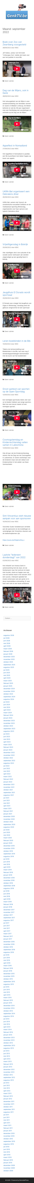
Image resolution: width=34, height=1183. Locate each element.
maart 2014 (7, 1029)
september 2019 (9, 854)
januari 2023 (7, 750)
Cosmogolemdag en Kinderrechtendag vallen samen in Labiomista (15, 442)
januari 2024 (7, 718)
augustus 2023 (8, 731)
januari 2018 (7, 907)
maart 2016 (7, 965)
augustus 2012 (8, 1080)
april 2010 (6, 1155)
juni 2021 (6, 800)
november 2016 (8, 944)
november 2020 (9, 819)
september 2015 (9, 981)
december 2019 (9, 846)
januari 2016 (7, 971)
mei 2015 (6, 992)
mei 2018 (6, 896)
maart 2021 (7, 808)
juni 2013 (6, 1053)
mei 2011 (6, 1120)
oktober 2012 (8, 1075)
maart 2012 (7, 1093)
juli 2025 (6, 670)
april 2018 (6, 899)
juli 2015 (6, 987)
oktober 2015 (8, 979)
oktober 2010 (8, 1139)
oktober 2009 (8, 1171)
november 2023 (9, 723)
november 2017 (8, 912)
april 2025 (6, 678)
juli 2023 (6, 734)
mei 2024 (6, 707)
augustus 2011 (8, 1112)
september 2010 (9, 1141)
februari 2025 (8, 683)
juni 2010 (6, 1149)
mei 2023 (6, 739)
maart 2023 (7, 744)
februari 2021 (8, 811)
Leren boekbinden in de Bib (16, 341)
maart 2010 (7, 1157)
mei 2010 (6, 1152)
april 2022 (6, 774)
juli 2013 (6, 1051)
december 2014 (9, 1005)
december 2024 (9, 688)
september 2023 (9, 728)
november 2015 (8, 976)
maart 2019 (7, 870)
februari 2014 (8, 1032)
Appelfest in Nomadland (15, 145)
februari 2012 (8, 1096)
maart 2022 (7, 776)
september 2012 (9, 1077)
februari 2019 (8, 872)
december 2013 (9, 1037)
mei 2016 (6, 960)
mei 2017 (6, 928)
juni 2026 (6, 641)
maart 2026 (7, 649)
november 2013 (8, 1040)
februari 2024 (8, 715)
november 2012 (8, 1072)
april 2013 (6, 1059)
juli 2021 (6, 798)
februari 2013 (8, 1064)
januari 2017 (7, 939)
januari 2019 (7, 875)
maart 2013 (7, 1061)
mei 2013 (6, 1056)
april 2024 (7, 710)
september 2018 (9, 886)
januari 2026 (7, 654)
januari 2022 (7, 782)
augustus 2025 (8, 667)
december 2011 (8, 1101)
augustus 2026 (8, 635)
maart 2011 (7, 1125)
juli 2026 (6, 638)
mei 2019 (6, 864)
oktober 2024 (8, 694)
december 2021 (8, 784)
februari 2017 (8, 936)
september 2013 (9, 1045)
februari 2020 (8, 840)
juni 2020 (6, 832)
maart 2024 (7, 712)
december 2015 (8, 973)
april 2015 (6, 995)
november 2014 (8, 1008)
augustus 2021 (8, 795)
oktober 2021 (8, 790)
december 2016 (9, 942)
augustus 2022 (8, 763)
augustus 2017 (8, 920)
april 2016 (6, 963)
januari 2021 (7, 814)
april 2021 (6, 806)
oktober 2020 (8, 822)
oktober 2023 (8, 726)
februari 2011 (8, 1128)
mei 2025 (6, 675)
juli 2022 (6, 766)
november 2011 (8, 1104)
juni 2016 (6, 958)
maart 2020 (7, 838)
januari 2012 (7, 1099)
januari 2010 (7, 1163)
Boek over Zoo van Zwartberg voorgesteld (14, 43)
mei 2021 (6, 803)
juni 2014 (6, 1021)
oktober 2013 (8, 1043)
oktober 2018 (8, 883)
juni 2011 (6, 1117)
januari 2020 (7, 843)
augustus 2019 (8, 856)
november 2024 (9, 691)
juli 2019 (6, 859)
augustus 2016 (8, 952)
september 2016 (9, 949)
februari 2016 (8, 968)
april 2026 (7, 646)
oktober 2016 (8, 947)
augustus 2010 (8, 1144)
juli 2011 (6, 1115)
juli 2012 (6, 1083)
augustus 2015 (8, 984)
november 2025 (9, 659)
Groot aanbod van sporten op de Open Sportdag (16, 390)
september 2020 (9, 824)
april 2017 (6, 931)
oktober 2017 (8, 915)
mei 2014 (6, 1024)
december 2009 (9, 1165)
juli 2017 (6, 923)
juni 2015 (6, 989)
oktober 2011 (8, 1107)
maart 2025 (7, 681)
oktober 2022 (8, 758)
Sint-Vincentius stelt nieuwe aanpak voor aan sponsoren (17, 517)
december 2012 (8, 1069)
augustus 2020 (8, 827)
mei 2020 (6, 835)
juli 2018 (6, 891)
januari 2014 (7, 1035)
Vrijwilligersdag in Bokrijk (15, 244)
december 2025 (9, 657)
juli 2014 (6, 1019)
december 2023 (9, 720)
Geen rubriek (9, 81)
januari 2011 (7, 1131)
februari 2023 (8, 747)
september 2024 (9, 697)
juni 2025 (6, 672)
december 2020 (9, 816)
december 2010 (9, 1133)
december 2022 (9, 752)
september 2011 (9, 1109)
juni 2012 (6, 1085)
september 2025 (9, 665)
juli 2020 (6, 830)
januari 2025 (7, 686)
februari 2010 (8, 1160)
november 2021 (8, 787)
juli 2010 (6, 1147)
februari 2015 (8, 1000)
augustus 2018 (8, 888)
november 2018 (8, 880)
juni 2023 (6, 736)
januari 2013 (7, 1067)
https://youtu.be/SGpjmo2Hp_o (13, 540)
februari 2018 (8, 904)
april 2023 (7, 742)
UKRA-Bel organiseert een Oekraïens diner (16, 192)
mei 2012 (6, 1088)
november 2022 (9, 755)
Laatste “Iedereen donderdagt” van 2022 (14, 556)
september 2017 (9, 918)
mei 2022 (6, 771)
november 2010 (8, 1136)
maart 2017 (7, 933)
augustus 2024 (8, 699)
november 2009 (9, 1168)
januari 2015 (7, 1003)
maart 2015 (7, 997)
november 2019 (8, 848)
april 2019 (6, 867)
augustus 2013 (8, 1048)
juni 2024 (6, 704)
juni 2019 (6, 862)
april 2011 (6, 1123)
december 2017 (8, 910)
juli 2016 (6, 955)
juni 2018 (6, 894)
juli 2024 (6, 702)
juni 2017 (6, 926)
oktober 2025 (8, 662)
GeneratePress (24, 1180)
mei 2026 (6, 643)
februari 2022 (8, 779)
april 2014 (6, 1027)
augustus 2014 (8, 1016)
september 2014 (9, 1013)
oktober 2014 (8, 1011)
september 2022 (9, 760)
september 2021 (9, 792)
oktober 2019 (8, 851)
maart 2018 (7, 902)
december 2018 (8, 878)
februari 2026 (8, 651)
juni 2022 (6, 768)
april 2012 (6, 1091)
